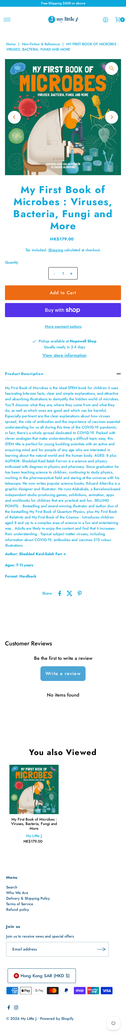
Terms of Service (19, 904)
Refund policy (17, 909)
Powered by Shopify (57, 1018)
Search (11, 887)
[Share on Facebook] (59, 592)
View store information (64, 355)
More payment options (63, 326)
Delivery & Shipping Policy (28, 898)
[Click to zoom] (111, 68)
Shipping (55, 250)
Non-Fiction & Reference (41, 44)
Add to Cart (63, 292)
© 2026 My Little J (21, 1018)
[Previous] (14, 117)
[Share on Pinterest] (79, 592)
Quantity (11, 262)
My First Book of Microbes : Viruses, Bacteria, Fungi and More (34, 823)
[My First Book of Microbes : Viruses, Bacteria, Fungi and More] (34, 789)
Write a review (63, 673)
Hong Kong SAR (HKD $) (45, 976)
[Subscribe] (101, 949)
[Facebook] (9, 1008)
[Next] (111, 117)
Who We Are (17, 893)
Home (11, 44)
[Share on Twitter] (69, 592)
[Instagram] (16, 1008)
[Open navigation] (7, 19)
